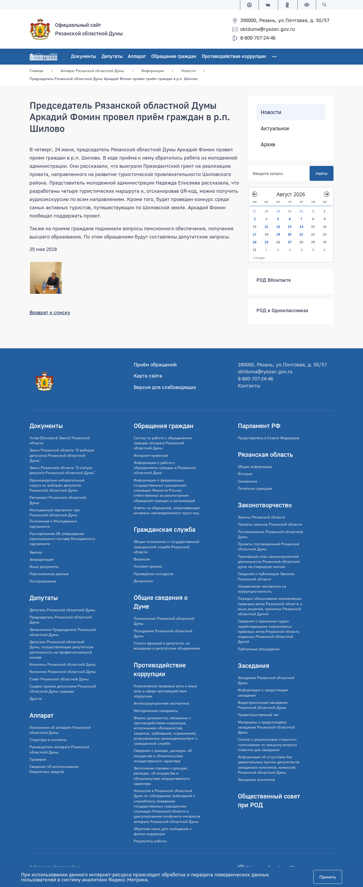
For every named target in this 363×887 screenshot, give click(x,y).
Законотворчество (265, 505)
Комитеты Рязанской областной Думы (62, 664)
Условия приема (148, 566)
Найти (321, 173)
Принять (327, 877)
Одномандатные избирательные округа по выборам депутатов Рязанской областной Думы (57, 485)
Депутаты (112, 56)
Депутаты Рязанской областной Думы (62, 610)
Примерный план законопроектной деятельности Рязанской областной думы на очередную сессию (269, 561)
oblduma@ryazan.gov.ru (267, 29)
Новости (271, 112)
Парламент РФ (259, 425)
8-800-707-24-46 (258, 38)
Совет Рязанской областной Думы (59, 679)
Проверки (37, 759)
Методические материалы (156, 710)
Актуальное (275, 128)
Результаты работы (150, 841)
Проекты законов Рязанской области (270, 524)
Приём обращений (155, 364)
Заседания (253, 665)
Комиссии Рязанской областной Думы (62, 671)
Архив (268, 144)
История (245, 473)
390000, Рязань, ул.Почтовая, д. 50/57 (284, 20)
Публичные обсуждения (259, 649)
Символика (247, 481)
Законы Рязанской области (261, 517)
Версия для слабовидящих (165, 387)
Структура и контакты (48, 739)
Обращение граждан (173, 56)
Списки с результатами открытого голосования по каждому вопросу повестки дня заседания (267, 744)
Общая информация (255, 466)
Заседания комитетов (256, 779)
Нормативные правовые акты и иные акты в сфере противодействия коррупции (165, 691)
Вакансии (142, 559)
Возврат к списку (49, 312)
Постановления (42, 581)
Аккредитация (41, 559)
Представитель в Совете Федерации (268, 438)
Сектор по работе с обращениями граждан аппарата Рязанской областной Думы (163, 443)
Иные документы (44, 566)
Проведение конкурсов (153, 573)
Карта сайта (148, 376)
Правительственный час (258, 714)
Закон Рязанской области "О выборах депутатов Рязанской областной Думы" (61, 455)
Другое (35, 698)
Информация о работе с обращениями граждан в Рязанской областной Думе (165, 467)
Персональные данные (49, 573)
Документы (83, 56)
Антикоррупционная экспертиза (161, 703)
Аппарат (137, 56)
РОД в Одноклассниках (282, 310)
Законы (35, 552)
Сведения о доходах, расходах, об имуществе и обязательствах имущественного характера (163, 755)
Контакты (249, 385)
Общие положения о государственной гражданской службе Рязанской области (166, 546)
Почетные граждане (255, 488)
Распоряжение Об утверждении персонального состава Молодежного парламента (62, 538)
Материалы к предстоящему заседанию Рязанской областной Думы (266, 727)
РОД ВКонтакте (273, 280)
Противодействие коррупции (234, 56)
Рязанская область (265, 454)
